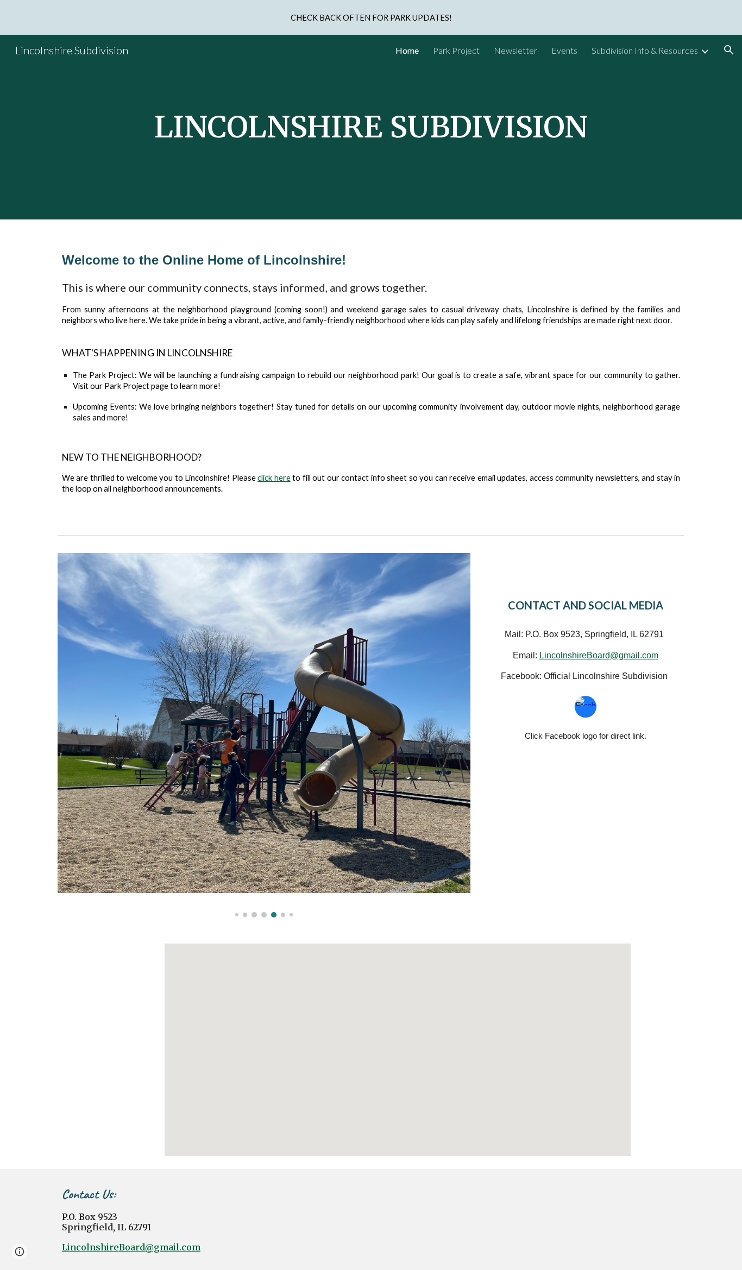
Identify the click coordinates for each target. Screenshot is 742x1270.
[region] (371, 17)
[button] (729, 50)
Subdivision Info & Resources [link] (645, 50)
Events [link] (564, 50)
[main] (371, 127)
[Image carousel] (264, 735)
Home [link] (407, 50)
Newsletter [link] (515, 50)
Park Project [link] (456, 50)
